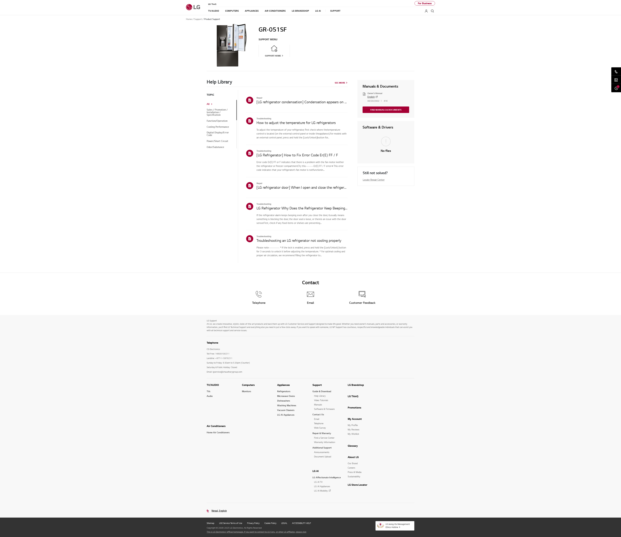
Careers (351, 467)
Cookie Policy (270, 523)
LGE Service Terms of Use (230, 523)
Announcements (321, 452)
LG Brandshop (356, 384)
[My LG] (426, 11)
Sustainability (354, 476)
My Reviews (353, 429)
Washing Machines (286, 405)
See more (340, 82)
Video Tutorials (321, 400)
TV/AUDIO (213, 384)
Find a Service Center (324, 437)
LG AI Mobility (321, 490)
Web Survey (320, 427)
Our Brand (353, 463)
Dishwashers (283, 400)
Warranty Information (324, 442)
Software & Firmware (324, 408)
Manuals (318, 404)
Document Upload (322, 456)
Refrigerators (283, 391)
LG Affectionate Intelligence (326, 477)
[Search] (432, 11)
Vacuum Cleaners (285, 410)
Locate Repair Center (374, 179)
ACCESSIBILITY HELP (301, 523)
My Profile (353, 425)
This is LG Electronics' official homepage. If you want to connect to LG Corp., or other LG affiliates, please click (256, 531)
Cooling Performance (218, 127)
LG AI (315, 471)
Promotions (354, 407)
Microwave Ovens (286, 395)
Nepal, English (219, 510)
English (371, 96)
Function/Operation (217, 121)
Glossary (353, 445)
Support (317, 384)
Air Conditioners (216, 426)
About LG (353, 457)
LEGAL (284, 523)
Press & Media (354, 472)
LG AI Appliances (285, 414)
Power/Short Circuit (217, 141)
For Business (425, 3)
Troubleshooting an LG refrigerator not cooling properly (298, 240)
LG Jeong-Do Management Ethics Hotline (398, 526)
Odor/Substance (215, 147)
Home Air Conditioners (218, 432)
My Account (355, 418)
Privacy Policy (253, 523)
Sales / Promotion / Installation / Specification (217, 112)
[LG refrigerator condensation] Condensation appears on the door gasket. (302, 101)
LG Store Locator (357, 484)
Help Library (320, 395)
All (208, 104)
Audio (210, 395)
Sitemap (210, 523)
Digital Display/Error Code (218, 133)
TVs (208, 391)
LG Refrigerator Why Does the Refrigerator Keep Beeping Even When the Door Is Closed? (302, 208)
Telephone (318, 423)
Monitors (246, 391)
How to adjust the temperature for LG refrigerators (296, 122)
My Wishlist (353, 433)
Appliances (283, 384)
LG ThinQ (353, 396)
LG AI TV (318, 481)
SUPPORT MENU (268, 39)
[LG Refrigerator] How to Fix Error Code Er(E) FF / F (297, 154)
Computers (248, 384)
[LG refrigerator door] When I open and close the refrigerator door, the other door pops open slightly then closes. (302, 187)
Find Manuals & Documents (386, 109)
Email (316, 418)
